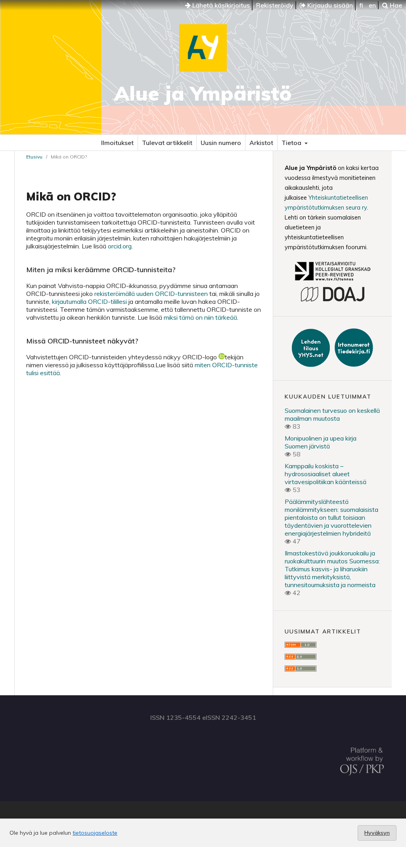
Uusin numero (221, 143)
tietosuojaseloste (95, 832)
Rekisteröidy (274, 5)
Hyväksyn (377, 832)
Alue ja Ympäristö (203, 93)
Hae (395, 5)
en (372, 5)
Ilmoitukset (117, 143)
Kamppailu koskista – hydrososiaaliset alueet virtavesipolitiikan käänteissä (325, 474)
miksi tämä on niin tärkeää (200, 317)
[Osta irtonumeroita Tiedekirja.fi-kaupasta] (352, 364)
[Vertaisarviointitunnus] (332, 282)
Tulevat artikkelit (167, 143)
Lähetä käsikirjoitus (220, 5)
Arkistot (261, 143)
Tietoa (292, 143)
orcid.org (120, 246)
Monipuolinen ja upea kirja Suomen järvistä (320, 442)
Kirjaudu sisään (329, 5)
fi (361, 5)
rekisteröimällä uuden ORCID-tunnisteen (151, 294)
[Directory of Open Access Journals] (332, 300)
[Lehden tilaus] (311, 364)
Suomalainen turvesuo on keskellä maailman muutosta (332, 414)
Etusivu (34, 157)
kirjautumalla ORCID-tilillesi (89, 301)
